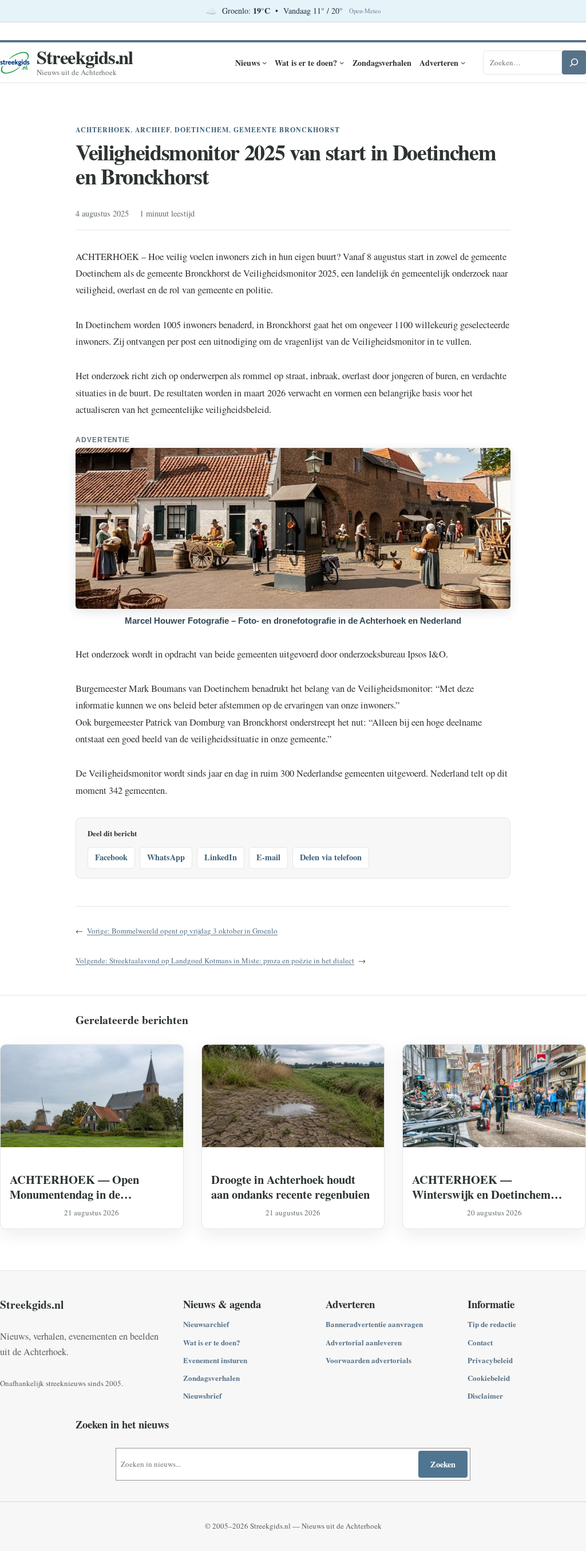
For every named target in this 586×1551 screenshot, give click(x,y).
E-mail (268, 857)
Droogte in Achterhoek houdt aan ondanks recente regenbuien (290, 1187)
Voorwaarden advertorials (368, 1360)
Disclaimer (485, 1395)
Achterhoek (103, 130)
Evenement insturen (215, 1360)
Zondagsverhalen (211, 1377)
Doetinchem (202, 130)
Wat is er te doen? (211, 1342)
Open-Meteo (365, 11)
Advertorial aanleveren (364, 1342)
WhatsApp (166, 857)
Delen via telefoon (331, 857)
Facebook (111, 857)
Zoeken (443, 1464)
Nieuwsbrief (202, 1395)
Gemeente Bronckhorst (286, 130)
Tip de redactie (492, 1323)
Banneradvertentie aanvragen (374, 1323)
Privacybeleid (490, 1360)
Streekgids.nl (85, 56)
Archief (153, 130)
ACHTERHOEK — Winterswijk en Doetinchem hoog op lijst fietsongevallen (481, 1187)
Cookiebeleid (489, 1377)
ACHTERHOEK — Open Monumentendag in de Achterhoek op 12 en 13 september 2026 (74, 1187)
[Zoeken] (574, 62)
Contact (480, 1342)
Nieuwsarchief (206, 1323)
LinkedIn (220, 857)
